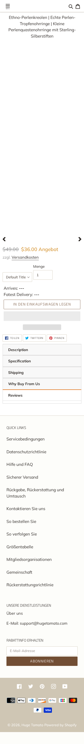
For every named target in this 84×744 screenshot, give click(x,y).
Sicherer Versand (22, 477)
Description (18, 349)
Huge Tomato (32, 725)
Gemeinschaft (19, 572)
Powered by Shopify (60, 725)
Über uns (14, 613)
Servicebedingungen (25, 439)
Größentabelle (19, 546)
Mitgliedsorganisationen (29, 559)
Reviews (15, 395)
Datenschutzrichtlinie (26, 451)
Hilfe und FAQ (19, 464)
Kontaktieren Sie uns (25, 508)
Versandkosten (25, 257)
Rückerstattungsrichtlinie (29, 584)
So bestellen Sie (21, 521)
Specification (19, 361)
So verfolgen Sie (21, 534)
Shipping (16, 372)
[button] (42, 316)
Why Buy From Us (24, 383)
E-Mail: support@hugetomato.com (36, 623)
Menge (39, 266)
